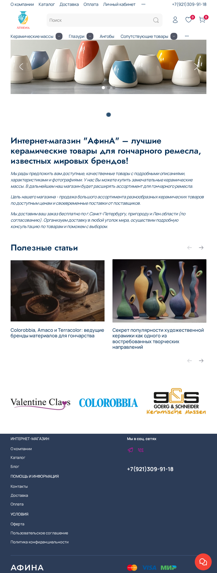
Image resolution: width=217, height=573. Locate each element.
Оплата (91, 4)
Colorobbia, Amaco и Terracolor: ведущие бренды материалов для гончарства (57, 332)
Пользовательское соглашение (39, 532)
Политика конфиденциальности (40, 541)
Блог (15, 466)
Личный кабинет (119, 4)
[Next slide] (195, 66)
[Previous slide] (21, 66)
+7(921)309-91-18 (189, 4)
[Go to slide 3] (113, 87)
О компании (22, 4)
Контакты (19, 486)
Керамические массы (32, 36)
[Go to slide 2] (108, 87)
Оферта (17, 523)
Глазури (76, 36)
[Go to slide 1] (103, 87)
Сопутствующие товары (144, 36)
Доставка (69, 4)
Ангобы (107, 36)
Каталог (47, 4)
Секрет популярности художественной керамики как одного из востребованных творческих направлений (158, 338)
